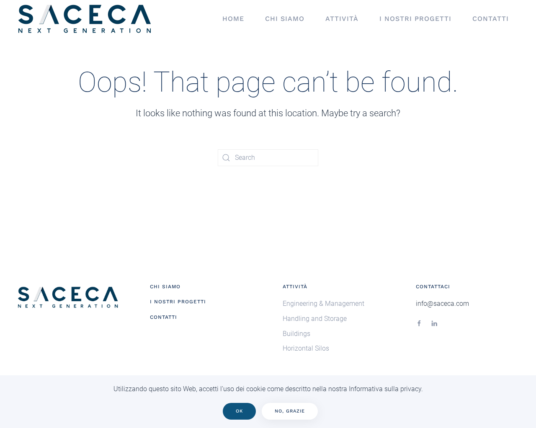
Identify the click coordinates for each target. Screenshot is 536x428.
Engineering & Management (323, 304)
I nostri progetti (415, 19)
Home (233, 19)
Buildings (296, 334)
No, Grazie (290, 411)
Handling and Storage (315, 319)
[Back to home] (86, 19)
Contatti (490, 19)
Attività (341, 19)
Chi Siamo (165, 287)
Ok (239, 411)
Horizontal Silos (306, 348)
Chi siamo (284, 19)
